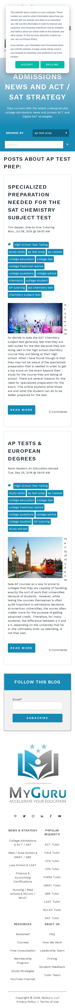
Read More (21, 409)
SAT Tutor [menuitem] (52, 918)
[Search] (67, 144)
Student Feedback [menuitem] (52, 967)
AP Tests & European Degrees (25, 451)
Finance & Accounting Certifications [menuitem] (22, 877)
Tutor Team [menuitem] (52, 975)
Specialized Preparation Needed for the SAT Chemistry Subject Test (34, 202)
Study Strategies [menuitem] (22, 971)
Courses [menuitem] (23, 942)
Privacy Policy (26, 1001)
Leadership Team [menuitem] (52, 950)
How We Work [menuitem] (52, 942)
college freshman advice (26, 266)
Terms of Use (49, 1001)
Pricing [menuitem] (52, 958)
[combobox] (34, 144)
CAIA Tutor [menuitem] (52, 852)
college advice (46, 273)
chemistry (16, 280)
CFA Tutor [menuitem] (52, 861)
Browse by (14, 133)
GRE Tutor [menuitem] (52, 893)
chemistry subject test (24, 294)
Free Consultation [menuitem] (22, 950)
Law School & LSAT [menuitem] (22, 865)
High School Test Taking (31, 244)
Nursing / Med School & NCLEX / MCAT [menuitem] (22, 894)
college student (37, 280)
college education (21, 259)
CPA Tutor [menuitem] (52, 869)
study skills (17, 252)
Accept (27, 64)
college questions (21, 273)
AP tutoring (17, 287)
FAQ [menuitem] (52, 934)
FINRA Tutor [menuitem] (52, 877)
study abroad (18, 528)
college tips (45, 259)
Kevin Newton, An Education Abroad (33, 468)
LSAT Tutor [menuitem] (52, 901)
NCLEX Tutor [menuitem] (52, 910)
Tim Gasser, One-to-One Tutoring (31, 227)
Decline (52, 64)
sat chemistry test (40, 287)
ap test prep (36, 252)
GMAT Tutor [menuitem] (52, 885)
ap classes (55, 252)
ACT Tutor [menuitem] (52, 844)
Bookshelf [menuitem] (23, 934)
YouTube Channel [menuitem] (22, 979)
